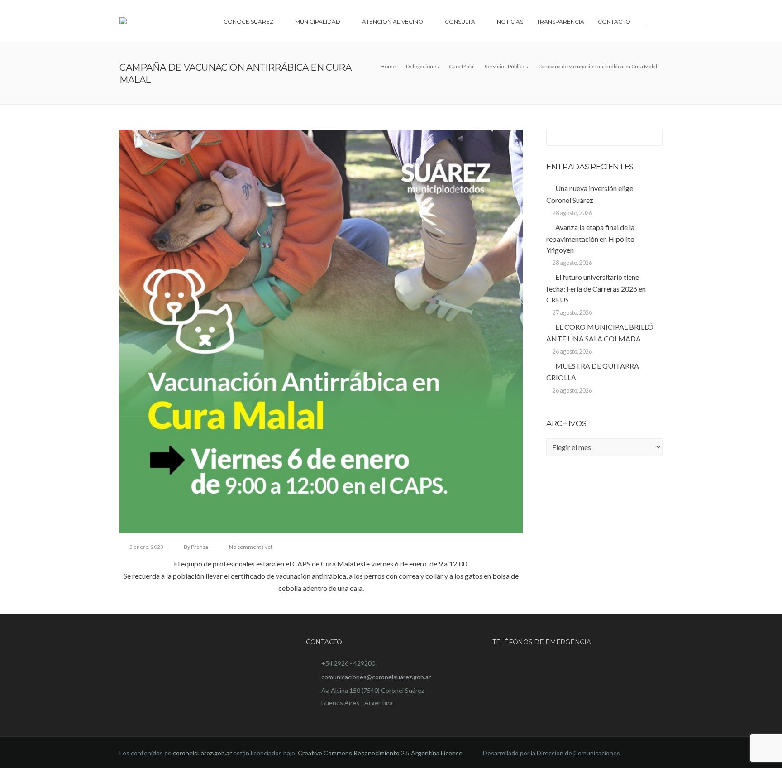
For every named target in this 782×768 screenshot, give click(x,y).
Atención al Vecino (392, 21)
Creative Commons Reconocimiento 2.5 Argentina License (381, 753)
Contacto (614, 21)
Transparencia (560, 21)
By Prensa (196, 546)
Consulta (460, 21)
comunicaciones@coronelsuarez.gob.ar (376, 677)
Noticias (510, 21)
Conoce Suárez (248, 21)
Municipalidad (317, 21)
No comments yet (250, 546)
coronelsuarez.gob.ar (202, 753)
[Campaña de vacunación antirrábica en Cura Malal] (321, 331)
